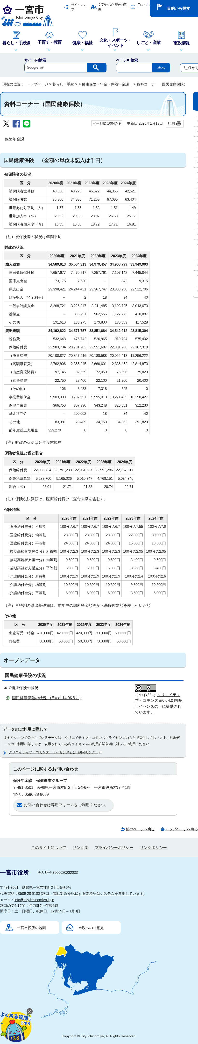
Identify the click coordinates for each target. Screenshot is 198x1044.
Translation (147, 5)
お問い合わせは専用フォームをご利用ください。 (66, 805)
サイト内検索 (35, 60)
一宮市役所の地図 (31, 928)
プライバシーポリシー (114, 848)
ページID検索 (127, 60)
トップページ (37, 84)
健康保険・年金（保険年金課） (107, 84)
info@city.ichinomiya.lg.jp (34, 900)
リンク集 (80, 848)
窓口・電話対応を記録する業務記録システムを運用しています (92, 893)
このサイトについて (48, 848)
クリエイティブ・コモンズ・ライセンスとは (53, 752)
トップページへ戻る (181, 829)
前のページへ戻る (140, 829)
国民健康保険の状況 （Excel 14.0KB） (45, 698)
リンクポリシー (153, 848)
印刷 (171, 123)
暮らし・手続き (65, 84)
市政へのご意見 (91, 928)
